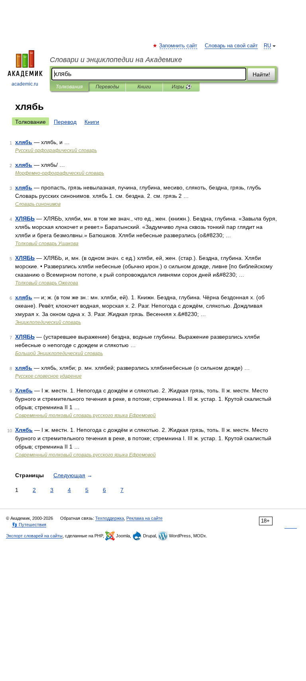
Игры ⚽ (181, 87)
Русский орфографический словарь (56, 150)
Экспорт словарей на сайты (34, 535)
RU (267, 46)
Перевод (65, 122)
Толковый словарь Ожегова (46, 283)
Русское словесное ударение (48, 376)
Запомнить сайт (178, 46)
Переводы (107, 87)
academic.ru (25, 84)
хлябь (23, 142)
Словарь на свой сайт (231, 46)
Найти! (261, 74)
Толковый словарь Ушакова (46, 243)
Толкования (69, 87)
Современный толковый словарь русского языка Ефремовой (85, 415)
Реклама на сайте (144, 518)
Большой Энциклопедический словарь (59, 353)
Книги (144, 87)
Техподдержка (109, 518)
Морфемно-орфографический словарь (59, 173)
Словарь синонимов (38, 204)
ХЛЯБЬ (25, 218)
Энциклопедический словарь (48, 322)
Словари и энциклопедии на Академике (116, 60)
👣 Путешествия (29, 524)
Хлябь (24, 390)
